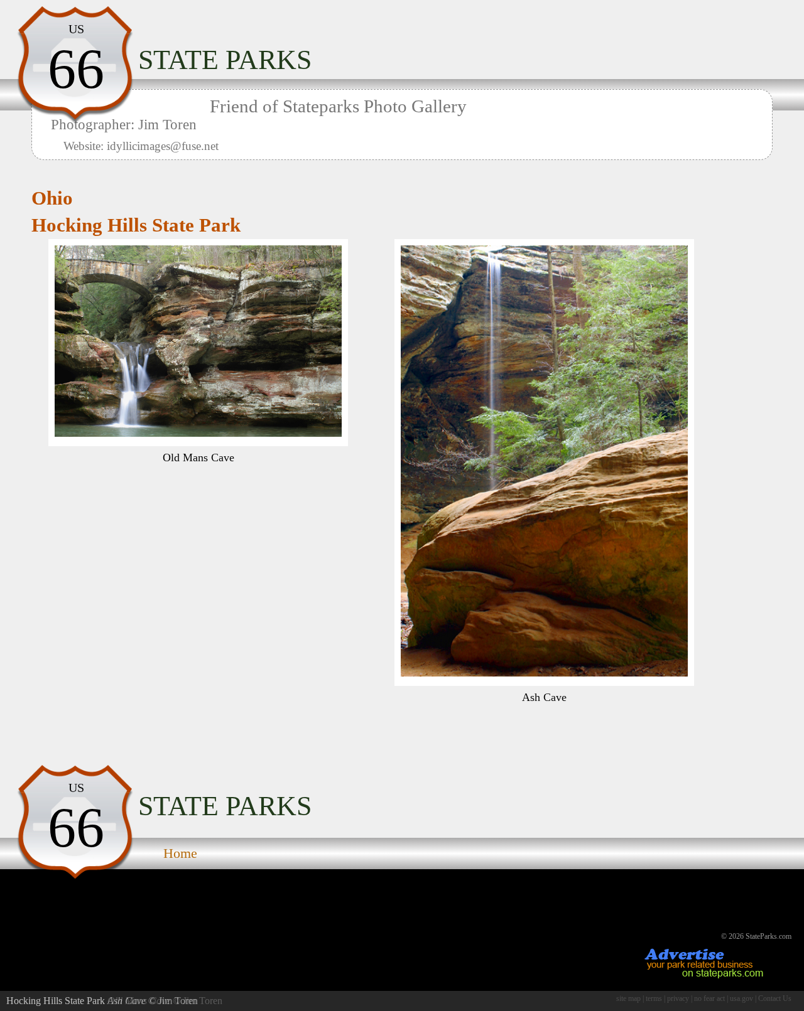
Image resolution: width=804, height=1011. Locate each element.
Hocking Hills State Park (136, 225)
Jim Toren (178, 1000)
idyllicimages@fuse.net (163, 145)
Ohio (52, 198)
